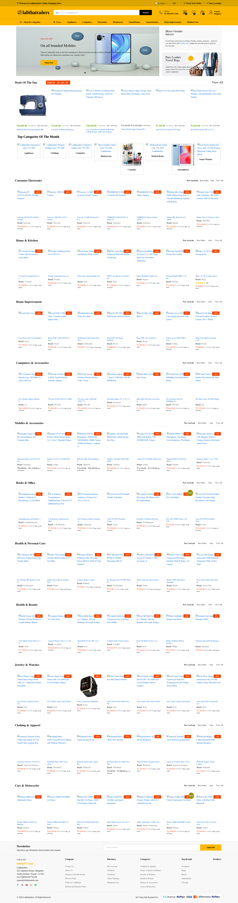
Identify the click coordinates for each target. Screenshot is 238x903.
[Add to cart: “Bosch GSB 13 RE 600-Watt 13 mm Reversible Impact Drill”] (51, 333)
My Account (112, 866)
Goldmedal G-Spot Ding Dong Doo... (88, 339)
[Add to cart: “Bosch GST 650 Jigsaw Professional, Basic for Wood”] (110, 333)
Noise (85, 704)
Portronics (117, 402)
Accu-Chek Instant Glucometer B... (207, 581)
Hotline (167, 11)
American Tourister (30, 765)
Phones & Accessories (149, 882)
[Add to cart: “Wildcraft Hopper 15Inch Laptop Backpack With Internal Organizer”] (199, 756)
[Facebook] (17, 885)
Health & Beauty (27, 604)
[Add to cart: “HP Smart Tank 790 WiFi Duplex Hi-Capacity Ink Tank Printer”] (198, 394)
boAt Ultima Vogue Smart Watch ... (59, 702)
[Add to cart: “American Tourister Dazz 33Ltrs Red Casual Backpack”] (170, 756)
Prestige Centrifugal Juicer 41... (59, 276)
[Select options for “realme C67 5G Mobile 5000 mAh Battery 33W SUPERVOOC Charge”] (140, 454)
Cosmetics (132, 169)
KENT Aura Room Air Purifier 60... (118, 277)
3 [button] (90, 72)
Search (146, 12)
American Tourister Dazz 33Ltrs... (179, 762)
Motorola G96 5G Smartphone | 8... (88, 460)
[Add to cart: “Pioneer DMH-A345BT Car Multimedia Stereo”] (20, 817)
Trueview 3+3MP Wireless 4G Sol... (87, 218)
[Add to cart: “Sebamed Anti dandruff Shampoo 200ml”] (198, 635)
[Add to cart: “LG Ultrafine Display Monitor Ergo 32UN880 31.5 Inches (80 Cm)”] (21, 394)
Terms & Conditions (73, 882)
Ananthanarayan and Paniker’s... (30, 519)
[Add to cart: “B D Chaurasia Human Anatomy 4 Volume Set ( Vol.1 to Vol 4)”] (80, 514)
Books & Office (25, 482)
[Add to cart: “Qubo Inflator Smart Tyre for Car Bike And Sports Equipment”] (110, 817)
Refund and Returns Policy (75, 886)
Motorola (86, 464)
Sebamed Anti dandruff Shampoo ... (207, 642)
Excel (27, 341)
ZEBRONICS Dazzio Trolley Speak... (147, 218)
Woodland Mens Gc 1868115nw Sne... (118, 763)
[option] (87, 51)
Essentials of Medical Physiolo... (148, 519)
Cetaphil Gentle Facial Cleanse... (118, 641)
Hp (203, 404)
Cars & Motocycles (27, 785)
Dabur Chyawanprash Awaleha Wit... (58, 581)
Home (58, 22)
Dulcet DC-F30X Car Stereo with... (207, 823)
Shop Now (49, 62)
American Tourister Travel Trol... (29, 762)
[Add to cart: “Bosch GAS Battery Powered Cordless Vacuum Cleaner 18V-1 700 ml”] (198, 333)
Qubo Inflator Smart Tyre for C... (119, 822)
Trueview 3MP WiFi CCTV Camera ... (57, 218)
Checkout (111, 874)
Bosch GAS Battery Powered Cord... (206, 339)
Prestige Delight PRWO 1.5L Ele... (176, 277)
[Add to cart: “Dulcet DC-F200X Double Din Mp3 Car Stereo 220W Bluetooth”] (80, 817)
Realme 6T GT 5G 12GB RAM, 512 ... (58, 460)
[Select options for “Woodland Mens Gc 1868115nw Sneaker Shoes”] (110, 756)
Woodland (57, 767)
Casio (115, 524)
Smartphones (183, 169)
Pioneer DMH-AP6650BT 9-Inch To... (178, 823)
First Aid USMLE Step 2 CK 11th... (176, 520)
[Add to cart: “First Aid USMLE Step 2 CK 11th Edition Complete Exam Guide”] (169, 514)
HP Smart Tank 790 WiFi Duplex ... (207, 400)
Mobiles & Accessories (29, 423)
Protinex (86, 583)
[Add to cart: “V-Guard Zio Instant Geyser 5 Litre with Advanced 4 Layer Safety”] (21, 271)
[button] (41, 119)
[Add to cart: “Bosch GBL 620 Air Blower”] (139, 333)
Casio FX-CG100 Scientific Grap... (205, 520)
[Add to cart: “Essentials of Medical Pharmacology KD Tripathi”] (59, 119)
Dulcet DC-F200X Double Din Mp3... (88, 823)
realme (55, 464)
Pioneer (26, 827)
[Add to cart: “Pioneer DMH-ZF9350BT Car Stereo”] (50, 817)
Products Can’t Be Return (75, 874)
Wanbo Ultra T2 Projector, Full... (208, 217)
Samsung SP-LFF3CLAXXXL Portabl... (28, 218)
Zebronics (117, 223)
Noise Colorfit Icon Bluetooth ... (88, 701)
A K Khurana (59, 524)
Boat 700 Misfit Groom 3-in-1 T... (147, 642)
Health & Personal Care (30, 543)
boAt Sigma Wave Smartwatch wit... (207, 702)
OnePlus (116, 464)
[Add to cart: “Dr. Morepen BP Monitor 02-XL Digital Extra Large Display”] (20, 574)
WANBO (206, 220)
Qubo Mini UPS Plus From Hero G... (148, 400)
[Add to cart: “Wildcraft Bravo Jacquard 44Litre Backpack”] (140, 756)
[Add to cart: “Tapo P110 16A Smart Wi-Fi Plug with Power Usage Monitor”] (163, 119)
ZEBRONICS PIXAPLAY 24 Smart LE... (117, 218)
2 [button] (87, 72)
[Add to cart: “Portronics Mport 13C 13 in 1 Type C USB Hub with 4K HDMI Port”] (110, 394)
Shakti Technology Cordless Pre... (149, 822)
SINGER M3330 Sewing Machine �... (30, 129)
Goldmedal (88, 343)
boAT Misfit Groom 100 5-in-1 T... (30, 642)
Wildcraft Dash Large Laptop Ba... (87, 763)
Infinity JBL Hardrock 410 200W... (176, 218)
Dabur (55, 585)
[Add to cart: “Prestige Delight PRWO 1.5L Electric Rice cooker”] (169, 271)
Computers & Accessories (32, 363)
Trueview (57, 223)
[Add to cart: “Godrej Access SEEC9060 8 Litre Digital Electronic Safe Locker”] (169, 333)
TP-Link (57, 404)
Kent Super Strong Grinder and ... (89, 277)
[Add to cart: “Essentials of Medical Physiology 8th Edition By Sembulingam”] (139, 514)
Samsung (26, 223)
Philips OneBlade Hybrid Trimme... (175, 642)
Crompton (186, 866)
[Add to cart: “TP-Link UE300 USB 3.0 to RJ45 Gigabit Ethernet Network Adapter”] (51, 394)
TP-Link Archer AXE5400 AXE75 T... (87, 400)
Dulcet (85, 827)
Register (217, 14)
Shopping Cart (113, 882)
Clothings (55, 153)
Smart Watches (205, 159)
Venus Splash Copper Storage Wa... (133, 129)
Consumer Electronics (28, 180)
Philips (174, 646)
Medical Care (192, 22)
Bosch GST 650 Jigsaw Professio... (115, 339)
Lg (26, 404)
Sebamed (205, 646)
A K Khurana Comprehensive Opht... (58, 520)
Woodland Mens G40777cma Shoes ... (57, 763)
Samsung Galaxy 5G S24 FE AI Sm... (28, 460)
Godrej (175, 343)
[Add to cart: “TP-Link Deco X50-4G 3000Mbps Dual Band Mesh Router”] (169, 394)
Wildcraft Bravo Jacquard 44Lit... (149, 762)
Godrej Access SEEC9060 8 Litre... (176, 339)
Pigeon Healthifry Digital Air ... (148, 276)
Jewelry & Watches (27, 664)
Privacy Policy (70, 878)
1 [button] (85, 72)
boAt (27, 646)
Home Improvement (172, 22)
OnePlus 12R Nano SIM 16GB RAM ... (118, 460)
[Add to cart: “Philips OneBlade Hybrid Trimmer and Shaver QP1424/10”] (169, 635)
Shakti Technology (150, 825)
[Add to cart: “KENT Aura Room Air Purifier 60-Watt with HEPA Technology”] (110, 271)
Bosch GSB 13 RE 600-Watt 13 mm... (59, 339)
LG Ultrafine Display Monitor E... (29, 400)
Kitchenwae (118, 22)
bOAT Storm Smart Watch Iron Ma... (118, 702)
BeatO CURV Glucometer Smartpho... (176, 581)
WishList (110, 870)
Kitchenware (106, 156)
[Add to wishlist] (35, 119)
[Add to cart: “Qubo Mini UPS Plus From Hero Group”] (139, 394)
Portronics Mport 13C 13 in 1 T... (119, 399)
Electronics (102, 22)
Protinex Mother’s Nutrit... (86, 580)
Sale (212, 180)
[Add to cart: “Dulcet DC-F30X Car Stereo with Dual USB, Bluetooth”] (199, 817)
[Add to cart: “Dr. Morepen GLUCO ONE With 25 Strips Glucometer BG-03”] (110, 574)
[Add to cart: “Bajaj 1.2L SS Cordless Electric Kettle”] (198, 271)
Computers (87, 22)
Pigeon (145, 279)
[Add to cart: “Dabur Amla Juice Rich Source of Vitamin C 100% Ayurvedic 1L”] (140, 574)
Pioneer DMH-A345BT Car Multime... (27, 823)
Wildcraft (86, 767)
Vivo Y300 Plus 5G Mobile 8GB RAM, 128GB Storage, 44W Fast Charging (100, 130)
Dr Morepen (28, 585)
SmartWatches (152, 22)
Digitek (175, 464)
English (162, 3)
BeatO (175, 585)
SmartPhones (134, 22)
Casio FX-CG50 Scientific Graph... (116, 520)
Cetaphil (116, 644)
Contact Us (69, 866)
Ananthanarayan (31, 522)
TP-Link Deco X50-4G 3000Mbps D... (174, 400)
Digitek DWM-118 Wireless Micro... (176, 460)
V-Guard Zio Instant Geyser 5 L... (29, 277)
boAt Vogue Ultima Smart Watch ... (148, 702)
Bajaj (204, 279)
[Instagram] (31, 885)
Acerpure (57, 644)
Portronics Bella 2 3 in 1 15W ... (208, 459)
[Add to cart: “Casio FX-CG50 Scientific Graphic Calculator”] (110, 514)
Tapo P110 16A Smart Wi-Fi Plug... (169, 129)
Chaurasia (87, 524)
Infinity (175, 223)
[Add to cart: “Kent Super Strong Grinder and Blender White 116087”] (80, 271)
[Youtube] (26, 885)
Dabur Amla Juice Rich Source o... (148, 581)
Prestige (57, 279)
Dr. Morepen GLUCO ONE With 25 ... (118, 581)
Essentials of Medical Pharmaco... (63, 129)
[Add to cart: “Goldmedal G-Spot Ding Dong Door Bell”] (80, 333)
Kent (85, 281)
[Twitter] (22, 885)
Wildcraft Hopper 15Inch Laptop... (205, 763)
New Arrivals (192, 180)
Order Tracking (113, 878)
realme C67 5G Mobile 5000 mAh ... (149, 460)
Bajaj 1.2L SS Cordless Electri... (207, 276)
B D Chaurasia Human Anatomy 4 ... (89, 520)
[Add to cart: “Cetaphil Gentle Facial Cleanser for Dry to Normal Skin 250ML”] (110, 635)
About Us (69, 870)
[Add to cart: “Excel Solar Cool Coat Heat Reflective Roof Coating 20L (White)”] (21, 333)
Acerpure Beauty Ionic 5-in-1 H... (60, 641)
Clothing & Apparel (27, 725)
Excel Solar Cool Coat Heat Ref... (31, 338)
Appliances (71, 22)
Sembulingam (148, 522)
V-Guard (28, 281)
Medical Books (157, 156)
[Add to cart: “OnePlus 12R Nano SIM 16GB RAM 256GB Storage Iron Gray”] (110, 454)
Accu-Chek (207, 585)
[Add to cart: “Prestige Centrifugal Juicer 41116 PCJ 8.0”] (51, 271)
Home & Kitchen (27, 240)
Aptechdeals (186, 878)
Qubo (145, 404)
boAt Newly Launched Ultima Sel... (28, 702)
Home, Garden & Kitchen (150, 870)
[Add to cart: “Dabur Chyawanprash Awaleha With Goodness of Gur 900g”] (50, 574)
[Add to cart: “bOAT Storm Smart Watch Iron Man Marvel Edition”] (110, 696)
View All (217, 82)
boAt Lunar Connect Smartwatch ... (178, 702)
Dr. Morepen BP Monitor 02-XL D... (28, 581)
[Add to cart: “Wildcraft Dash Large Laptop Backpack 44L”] (80, 756)
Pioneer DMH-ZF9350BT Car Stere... (57, 823)
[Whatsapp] (35, 885)
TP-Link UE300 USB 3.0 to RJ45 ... (60, 400)
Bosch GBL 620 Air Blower (146, 338)
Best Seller (204, 180)
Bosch (56, 343)
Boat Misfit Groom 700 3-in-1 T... (203, 129)
